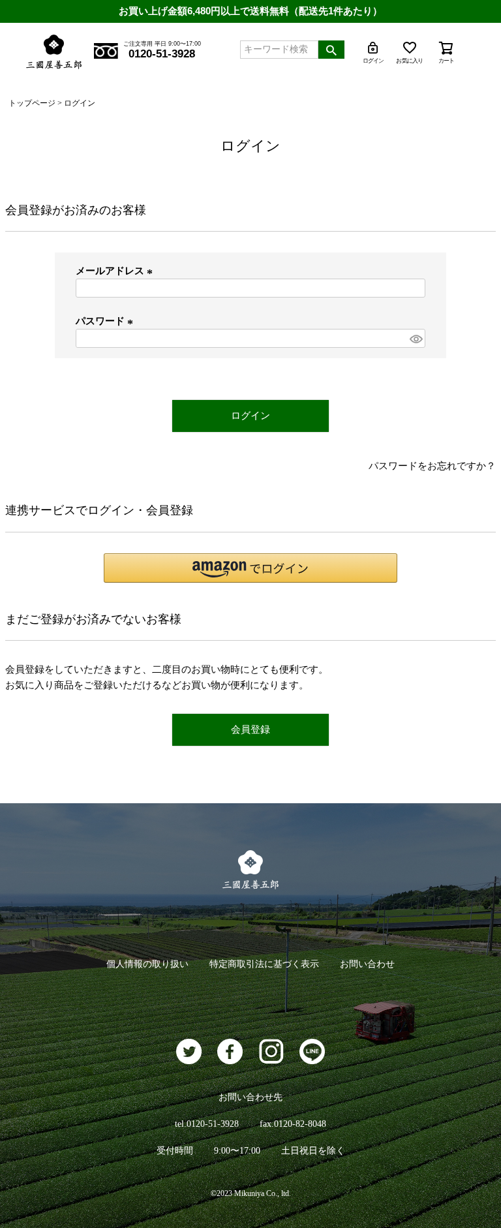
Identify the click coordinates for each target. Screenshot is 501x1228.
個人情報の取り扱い (147, 964)
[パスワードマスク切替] (415, 338)
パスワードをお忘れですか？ (432, 466)
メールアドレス (116, 271)
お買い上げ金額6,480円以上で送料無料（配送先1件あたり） (250, 10)
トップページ (31, 103)
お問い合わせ (367, 964)
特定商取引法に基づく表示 (264, 964)
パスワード (106, 321)
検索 (331, 49)
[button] (250, 568)
